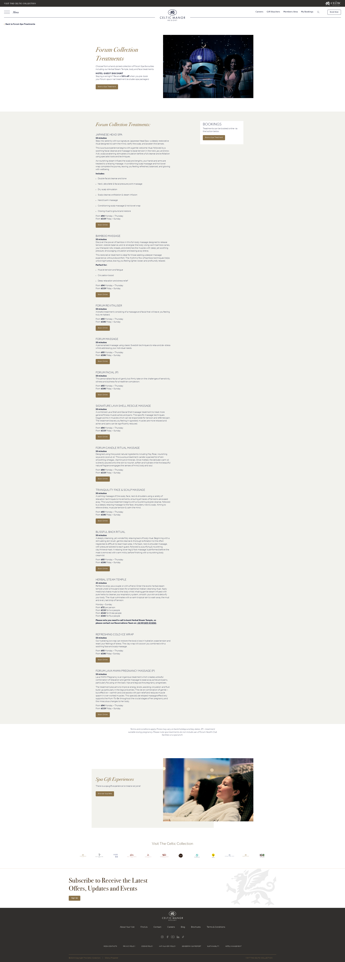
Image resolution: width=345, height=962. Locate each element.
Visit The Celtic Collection (20, 3)
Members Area (290, 12)
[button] (318, 12)
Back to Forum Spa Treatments (20, 24)
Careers (259, 12)
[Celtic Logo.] (83, 858)
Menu (16, 12)
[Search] (315, 12)
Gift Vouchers (273, 12)
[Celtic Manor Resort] (172, 15)
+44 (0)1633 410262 (146, 623)
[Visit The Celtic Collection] (333, 3)
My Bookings (307, 12)
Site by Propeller (111, 958)
